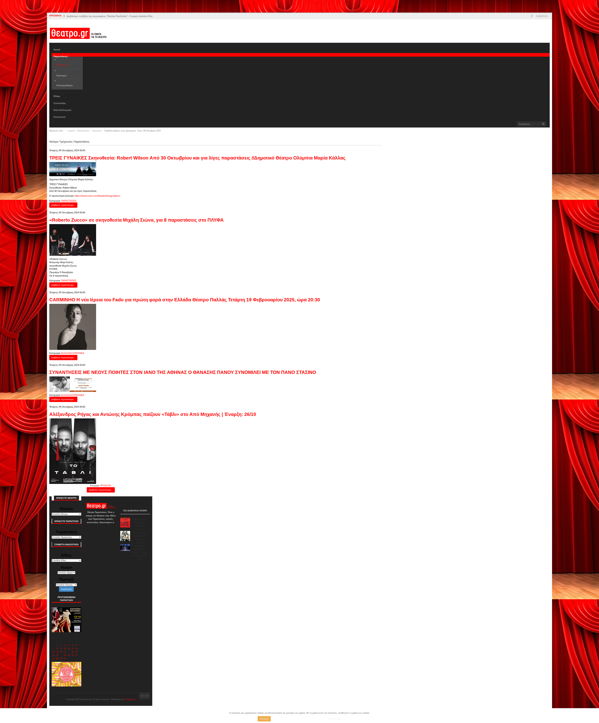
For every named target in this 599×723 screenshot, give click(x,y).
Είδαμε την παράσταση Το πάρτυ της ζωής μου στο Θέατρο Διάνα (140, 553)
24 (65, 655)
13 (76, 648)
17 (65, 652)
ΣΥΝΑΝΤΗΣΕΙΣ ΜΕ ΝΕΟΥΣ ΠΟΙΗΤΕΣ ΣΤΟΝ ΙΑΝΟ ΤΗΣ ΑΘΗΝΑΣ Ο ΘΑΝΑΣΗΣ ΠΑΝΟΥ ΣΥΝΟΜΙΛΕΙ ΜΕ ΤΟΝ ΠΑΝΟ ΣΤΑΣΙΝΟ (182, 372)
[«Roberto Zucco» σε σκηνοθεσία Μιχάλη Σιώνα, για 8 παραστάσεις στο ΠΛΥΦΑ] (72, 239)
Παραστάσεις (83, 131)
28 (53, 658)
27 (76, 655)
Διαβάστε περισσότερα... (63, 205)
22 (57, 655)
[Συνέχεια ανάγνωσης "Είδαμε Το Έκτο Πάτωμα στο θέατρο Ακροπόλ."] (125, 522)
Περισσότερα (334, 719)
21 (53, 655)
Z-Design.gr (130, 699)
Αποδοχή (264, 719)
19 (72, 652)
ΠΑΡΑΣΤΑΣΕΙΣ (68, 200)
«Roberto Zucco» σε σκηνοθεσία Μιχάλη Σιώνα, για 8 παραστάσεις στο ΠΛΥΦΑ (136, 220)
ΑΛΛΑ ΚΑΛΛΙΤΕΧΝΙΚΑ (72, 353)
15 (57, 652)
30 (61, 658)
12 (72, 648)
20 (76, 652)
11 (69, 648)
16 (61, 652)
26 (72, 655)
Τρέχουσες (97, 131)
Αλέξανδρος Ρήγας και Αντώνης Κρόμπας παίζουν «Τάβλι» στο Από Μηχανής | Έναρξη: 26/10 (152, 414)
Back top (144, 696)
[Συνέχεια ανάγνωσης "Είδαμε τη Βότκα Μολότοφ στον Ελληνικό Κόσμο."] (125, 536)
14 (53, 652)
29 (57, 658)
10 (65, 648)
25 (69, 655)
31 (65, 658)
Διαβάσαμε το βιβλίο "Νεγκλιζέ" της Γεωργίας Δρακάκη (95, 16)
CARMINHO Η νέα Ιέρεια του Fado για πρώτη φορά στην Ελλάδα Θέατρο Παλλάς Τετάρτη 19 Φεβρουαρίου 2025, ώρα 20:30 (184, 299)
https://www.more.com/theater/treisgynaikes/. (98, 195)
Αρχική (71, 131)
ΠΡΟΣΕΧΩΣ (105, 485)
